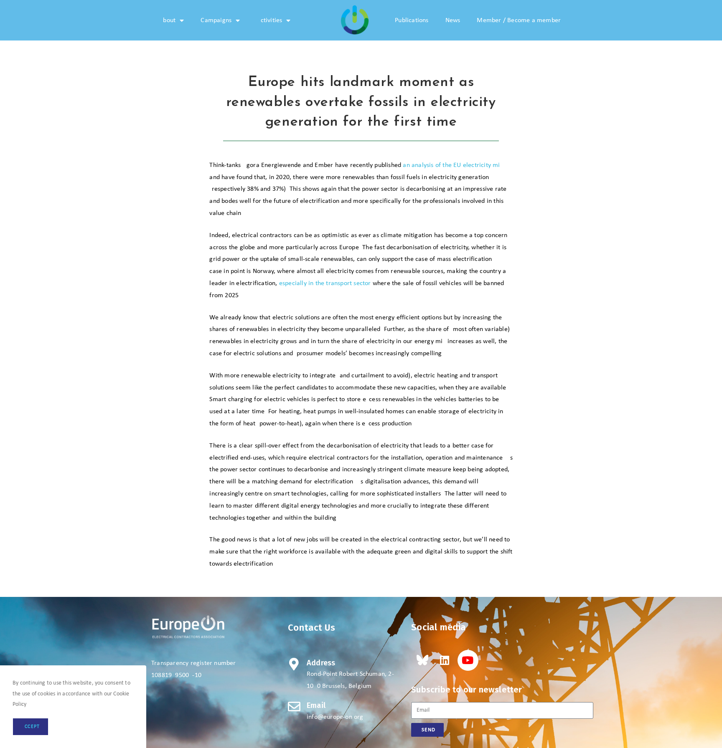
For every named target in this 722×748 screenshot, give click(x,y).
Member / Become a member (519, 20)
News (452, 20)
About (167, 20)
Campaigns (216, 20)
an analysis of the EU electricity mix (453, 165)
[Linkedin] (444, 660)
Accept (30, 726)
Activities (269, 20)
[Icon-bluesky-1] (421, 660)
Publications (411, 20)
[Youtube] (468, 660)
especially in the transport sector (325, 283)
